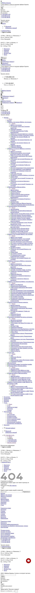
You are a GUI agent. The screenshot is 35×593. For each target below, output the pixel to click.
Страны (3, 514)
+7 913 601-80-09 (5, 17)
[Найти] (2, 8)
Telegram (6, 51)
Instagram (6, 50)
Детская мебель (14, 209)
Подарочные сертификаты (8, 537)
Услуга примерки (5, 534)
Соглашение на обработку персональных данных (14, 526)
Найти (2, 576)
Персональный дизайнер (7, 536)
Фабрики (3, 512)
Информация (4, 518)
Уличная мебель (14, 368)
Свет (11, 355)
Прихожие (3, 502)
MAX (5, 54)
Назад (10, 119)
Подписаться (26, 491)
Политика (3, 509)
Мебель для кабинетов (16, 284)
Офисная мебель (15, 376)
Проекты (3, 515)
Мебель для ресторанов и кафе (18, 386)
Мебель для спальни (16, 125)
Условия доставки (6, 531)
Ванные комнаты (15, 305)
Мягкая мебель (14, 190)
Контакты (3, 517)
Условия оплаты (5, 530)
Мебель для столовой (16, 237)
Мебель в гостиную (15, 151)
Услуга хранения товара (7, 533)
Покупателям (11, 414)
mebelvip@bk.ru (6, 30)
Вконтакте (7, 48)
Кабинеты (3, 503)
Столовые (3, 497)
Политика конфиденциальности (9, 524)
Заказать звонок (11, 442)
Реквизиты (4, 523)
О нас (8, 405)
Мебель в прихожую (16, 264)
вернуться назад (5, 485)
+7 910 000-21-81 (5, 14)
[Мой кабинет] (1, 94)
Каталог (9, 120)
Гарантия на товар (6, 508)
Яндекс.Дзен (7, 53)
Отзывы (3, 511)
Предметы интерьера (16, 320)
